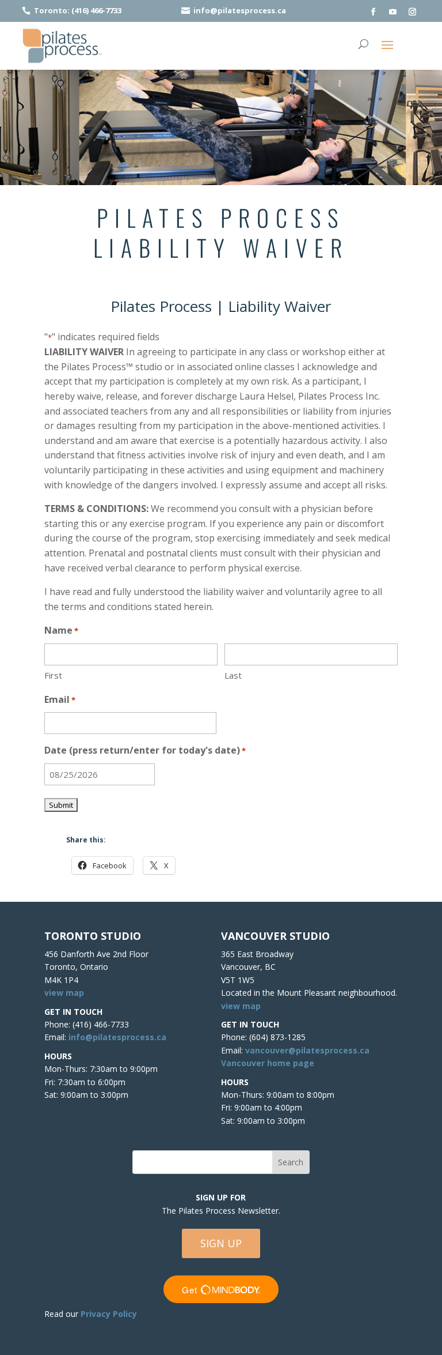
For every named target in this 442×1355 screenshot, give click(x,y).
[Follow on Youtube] (393, 12)
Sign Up (221, 1243)
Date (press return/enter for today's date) (145, 750)
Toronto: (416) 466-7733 (77, 10)
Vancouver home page (267, 1062)
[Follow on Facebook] (373, 12)
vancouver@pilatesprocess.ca (307, 1050)
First (53, 675)
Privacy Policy (109, 1313)
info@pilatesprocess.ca (239, 10)
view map (64, 992)
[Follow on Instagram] (412, 12)
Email (59, 699)
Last (233, 675)
